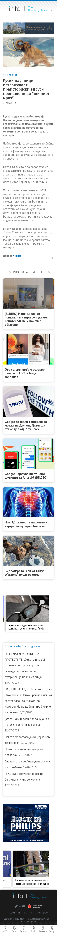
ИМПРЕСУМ (43, 912)
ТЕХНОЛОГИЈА (10, 75)
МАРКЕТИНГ (15, 912)
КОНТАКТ (29, 912)
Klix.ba (17, 256)
